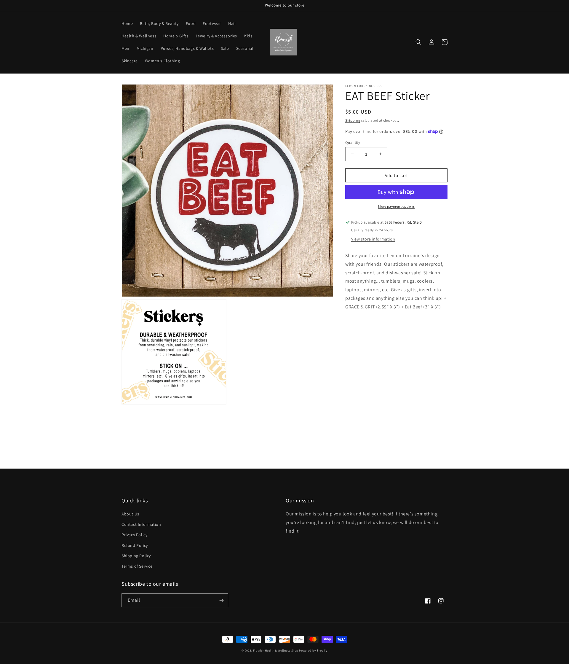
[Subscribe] (221, 600)
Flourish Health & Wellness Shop (275, 650)
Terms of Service (137, 566)
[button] (418, 42)
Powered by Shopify (313, 650)
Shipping (352, 120)
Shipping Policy (136, 555)
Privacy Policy (134, 534)
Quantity (352, 142)
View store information (373, 239)
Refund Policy (135, 545)
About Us (130, 514)
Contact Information (141, 524)
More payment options (396, 206)
